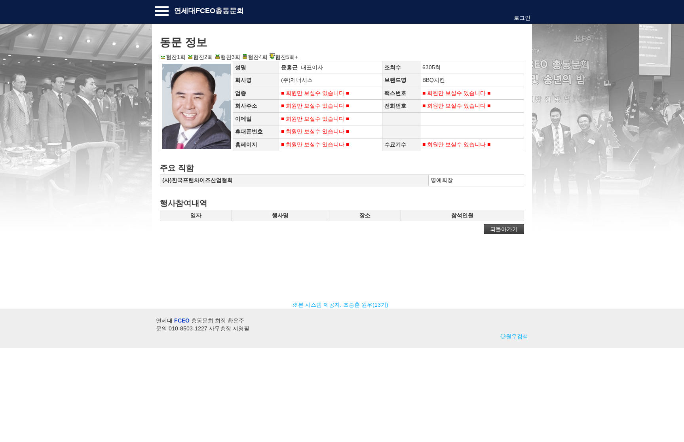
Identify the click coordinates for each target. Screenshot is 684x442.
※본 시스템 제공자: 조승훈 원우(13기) (342, 305)
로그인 (522, 18)
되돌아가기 (504, 229)
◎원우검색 (514, 336)
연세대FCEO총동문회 (209, 11)
